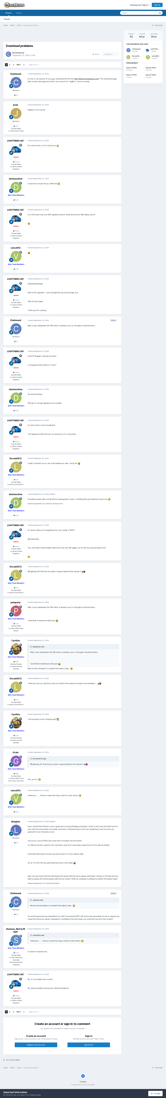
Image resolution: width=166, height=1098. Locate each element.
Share (96, 54)
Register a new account (36, 1045)
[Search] (160, 13)
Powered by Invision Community (83, 1085)
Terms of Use (35, 1095)
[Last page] (24, 64)
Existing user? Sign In (139, 5)
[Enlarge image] (58, 145)
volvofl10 (155, 56)
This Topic (150, 13)
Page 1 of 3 (33, 65)
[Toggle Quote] (31, 647)
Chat (33, 55)
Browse (9, 13)
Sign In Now (88, 1045)
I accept (156, 1093)
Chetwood (136, 49)
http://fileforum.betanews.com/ (86, 79)
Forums (7, 19)
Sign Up (157, 5)
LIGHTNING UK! (157, 49)
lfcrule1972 (136, 56)
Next (19, 65)
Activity (18, 13)
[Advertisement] (62, 35)
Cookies (83, 1082)
